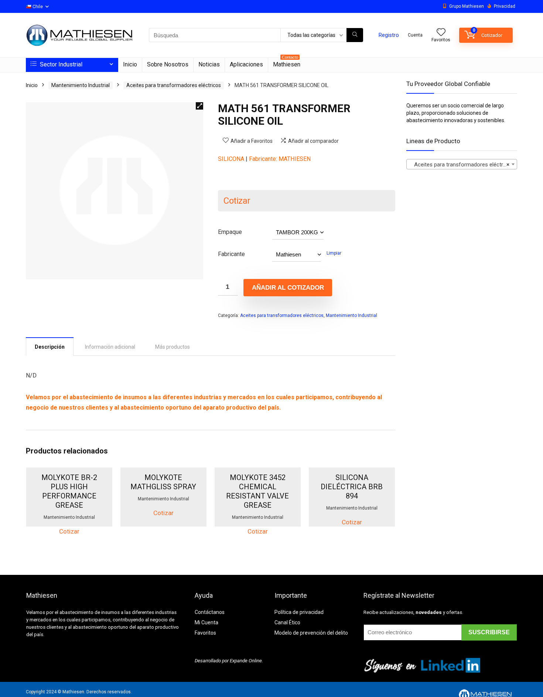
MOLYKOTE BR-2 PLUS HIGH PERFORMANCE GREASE (69, 491)
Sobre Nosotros (167, 64)
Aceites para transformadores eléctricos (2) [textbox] (463, 164)
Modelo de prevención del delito (311, 633)
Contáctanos (210, 612)
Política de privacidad (299, 612)
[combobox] (461, 164)
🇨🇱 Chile (34, 6)
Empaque (230, 231)
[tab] (50, 346)
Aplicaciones (246, 64)
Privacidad (504, 6)
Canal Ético (287, 622)
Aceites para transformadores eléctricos (173, 85)
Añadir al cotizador (288, 287)
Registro (389, 35)
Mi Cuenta (206, 622)
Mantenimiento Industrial (80, 85)
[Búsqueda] (354, 35)
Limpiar (334, 253)
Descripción (50, 347)
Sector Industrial (60, 64)
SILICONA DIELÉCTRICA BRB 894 (352, 486)
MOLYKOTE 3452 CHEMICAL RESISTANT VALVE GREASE (257, 491)
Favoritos (205, 633)
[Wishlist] (441, 33)
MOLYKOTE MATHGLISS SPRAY (163, 482)
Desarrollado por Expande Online (228, 660)
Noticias (209, 64)
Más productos (172, 347)
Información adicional (110, 347)
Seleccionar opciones (69, 525)
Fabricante (231, 254)
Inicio (130, 64)
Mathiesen (286, 63)
